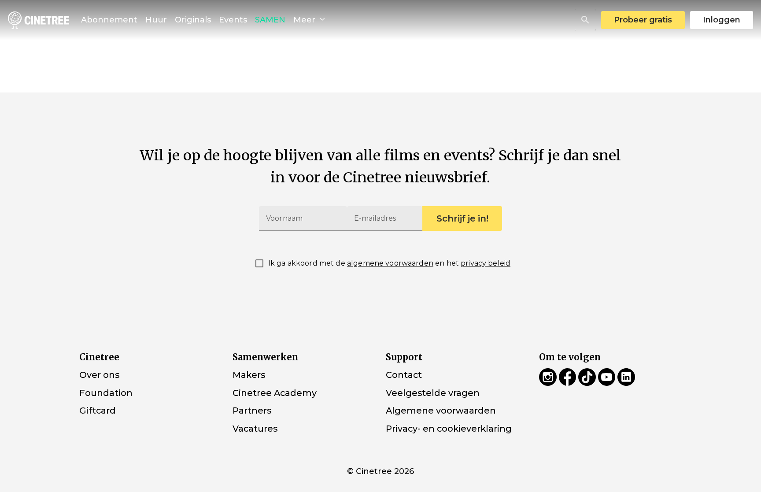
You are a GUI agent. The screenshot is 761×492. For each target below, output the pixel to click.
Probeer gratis (643, 20)
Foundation (106, 392)
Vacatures (255, 428)
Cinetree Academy (275, 392)
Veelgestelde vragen (433, 392)
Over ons (99, 375)
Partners (252, 410)
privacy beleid (485, 263)
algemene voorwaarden (390, 263)
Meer (305, 20)
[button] (585, 20)
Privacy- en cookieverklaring (449, 428)
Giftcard (97, 410)
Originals (193, 20)
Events (233, 20)
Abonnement (109, 20)
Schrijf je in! (462, 218)
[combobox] (585, 19)
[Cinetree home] (38, 20)
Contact (404, 375)
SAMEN (270, 20)
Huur (156, 20)
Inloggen (721, 20)
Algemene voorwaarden (441, 410)
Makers (249, 375)
